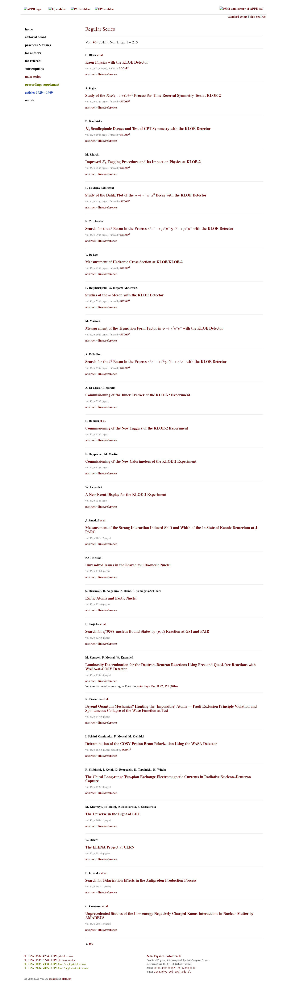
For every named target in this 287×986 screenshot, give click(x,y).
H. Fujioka (92, 624)
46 (94, 42)
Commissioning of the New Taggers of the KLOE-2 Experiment (136, 428)
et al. (100, 55)
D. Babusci (92, 421)
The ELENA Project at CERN (109, 847)
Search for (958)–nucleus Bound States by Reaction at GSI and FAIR (147, 631)
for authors (33, 52)
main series (33, 76)
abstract (90, 74)
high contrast (258, 16)
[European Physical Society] (105, 8)
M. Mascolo (92, 321)
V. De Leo (91, 255)
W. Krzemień (93, 487)
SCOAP (124, 68)
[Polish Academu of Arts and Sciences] (81, 8)
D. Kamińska (93, 121)
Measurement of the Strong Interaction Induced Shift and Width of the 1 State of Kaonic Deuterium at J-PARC (172, 529)
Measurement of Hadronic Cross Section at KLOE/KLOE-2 (134, 262)
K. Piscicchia (93, 699)
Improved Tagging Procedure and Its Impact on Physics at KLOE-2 (143, 161)
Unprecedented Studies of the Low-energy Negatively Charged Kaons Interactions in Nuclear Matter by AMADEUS (169, 915)
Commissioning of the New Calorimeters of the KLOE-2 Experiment (140, 461)
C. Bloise (90, 55)
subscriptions (34, 68)
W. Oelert (91, 840)
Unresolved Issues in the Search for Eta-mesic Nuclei (128, 565)
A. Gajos (90, 88)
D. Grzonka (92, 873)
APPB (54, 956)
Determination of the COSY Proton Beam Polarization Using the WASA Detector (151, 743)
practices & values (38, 44)
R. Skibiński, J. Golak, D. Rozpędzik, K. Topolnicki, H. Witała (125, 769)
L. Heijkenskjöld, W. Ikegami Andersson (111, 288)
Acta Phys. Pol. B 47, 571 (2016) (157, 686)
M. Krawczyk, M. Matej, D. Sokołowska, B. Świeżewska (120, 807)
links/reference (107, 74)
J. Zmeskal (92, 520)
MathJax (66, 979)
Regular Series (100, 28)
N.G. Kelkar (93, 558)
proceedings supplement (42, 84)
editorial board (35, 36)
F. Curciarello (94, 221)
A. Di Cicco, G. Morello (100, 388)
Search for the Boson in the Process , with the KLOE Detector (159, 228)
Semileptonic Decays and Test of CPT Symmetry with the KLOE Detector (148, 128)
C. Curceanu (93, 906)
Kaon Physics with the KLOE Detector (116, 62)
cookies (53, 979)
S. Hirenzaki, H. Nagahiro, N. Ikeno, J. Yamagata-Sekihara (123, 591)
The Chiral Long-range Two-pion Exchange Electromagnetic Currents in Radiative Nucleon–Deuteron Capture (168, 779)
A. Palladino (93, 354)
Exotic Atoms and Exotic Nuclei (111, 598)
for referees (33, 60)
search (29, 100)
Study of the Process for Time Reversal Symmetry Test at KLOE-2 (153, 95)
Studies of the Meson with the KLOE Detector (124, 295)
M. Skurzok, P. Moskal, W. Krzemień (109, 657)
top (91, 943)
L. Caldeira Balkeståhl (99, 188)
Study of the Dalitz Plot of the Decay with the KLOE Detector (146, 195)
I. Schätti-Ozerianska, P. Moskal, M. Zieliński (114, 736)
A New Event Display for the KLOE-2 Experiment (125, 494)
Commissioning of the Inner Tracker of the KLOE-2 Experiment (137, 395)
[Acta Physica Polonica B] (32, 8)
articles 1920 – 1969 (39, 92)
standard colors (237, 16)
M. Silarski (92, 154)
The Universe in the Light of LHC (112, 814)
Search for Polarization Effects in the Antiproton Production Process (140, 880)
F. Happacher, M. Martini (101, 454)
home (29, 29)
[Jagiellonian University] (57, 8)
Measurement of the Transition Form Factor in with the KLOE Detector (154, 328)
